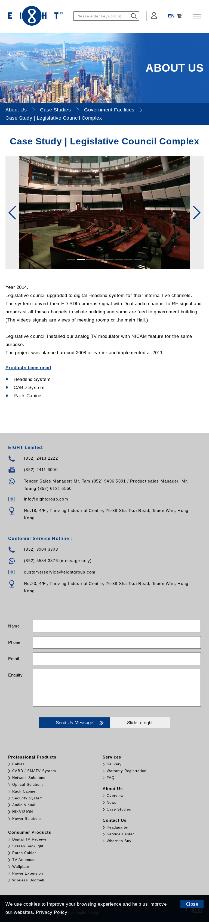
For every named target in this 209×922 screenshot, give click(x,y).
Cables (18, 764)
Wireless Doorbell (28, 880)
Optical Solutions (28, 785)
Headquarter (118, 827)
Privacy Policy (51, 912)
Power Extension (27, 873)
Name (14, 626)
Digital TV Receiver (30, 839)
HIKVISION (22, 812)
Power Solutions (27, 819)
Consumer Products (29, 832)
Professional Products (32, 757)
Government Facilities (109, 110)
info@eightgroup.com (46, 499)
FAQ (111, 778)
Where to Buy (119, 841)
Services (112, 757)
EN (171, 16)
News (111, 802)
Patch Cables (24, 853)
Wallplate (20, 867)
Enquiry (15, 675)
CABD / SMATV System (34, 771)
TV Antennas (24, 860)
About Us (16, 110)
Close (192, 904)
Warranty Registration (126, 771)
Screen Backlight (28, 846)
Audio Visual (23, 805)
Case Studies (55, 110)
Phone (14, 642)
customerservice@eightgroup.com (60, 572)
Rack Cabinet (24, 791)
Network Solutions (28, 778)
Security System (27, 798)
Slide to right (140, 722)
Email (13, 658)
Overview (115, 796)
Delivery (114, 764)
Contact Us (115, 820)
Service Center (120, 834)
